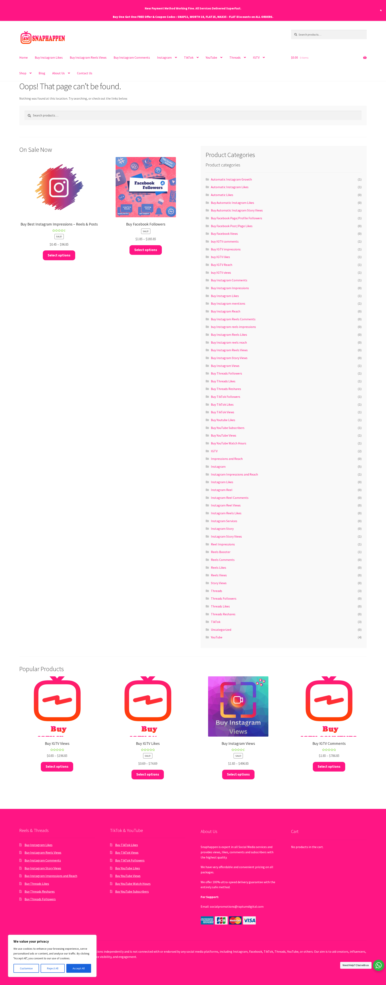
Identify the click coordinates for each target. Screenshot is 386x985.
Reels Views (219, 575)
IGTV (256, 57)
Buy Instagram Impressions (230, 288)
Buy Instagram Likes (49, 57)
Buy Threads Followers (226, 373)
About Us (58, 73)
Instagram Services (224, 521)
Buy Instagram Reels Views (88, 57)
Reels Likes (218, 567)
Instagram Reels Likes (226, 513)
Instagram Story (222, 529)
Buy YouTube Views (223, 435)
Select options (59, 255)
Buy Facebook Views (224, 234)
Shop (22, 73)
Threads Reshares (223, 614)
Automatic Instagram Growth (231, 179)
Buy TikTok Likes (222, 404)
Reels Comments (223, 560)
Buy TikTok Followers (225, 397)
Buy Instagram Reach (225, 311)
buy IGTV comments (225, 241)
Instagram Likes (222, 482)
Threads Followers (223, 598)
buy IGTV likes (220, 257)
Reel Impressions (223, 544)
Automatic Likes (222, 195)
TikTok (188, 57)
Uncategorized (221, 630)
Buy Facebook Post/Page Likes (232, 226)
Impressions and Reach (227, 459)
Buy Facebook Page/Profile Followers (236, 218)
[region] (52, 956)
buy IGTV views (221, 272)
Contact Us (84, 73)
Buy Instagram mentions (228, 303)
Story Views (219, 583)
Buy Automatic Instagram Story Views (237, 210)
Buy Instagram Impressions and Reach (51, 876)
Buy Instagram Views (225, 366)
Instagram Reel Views (226, 505)
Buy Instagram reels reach (229, 342)
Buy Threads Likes (223, 381)
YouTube (211, 57)
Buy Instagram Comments (132, 57)
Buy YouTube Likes (127, 868)
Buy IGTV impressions (226, 249)
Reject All (52, 968)
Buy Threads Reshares (226, 389)
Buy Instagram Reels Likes (229, 335)
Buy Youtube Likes (223, 420)
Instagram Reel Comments (229, 498)
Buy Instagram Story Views (229, 358)
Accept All (79, 968)
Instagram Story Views (226, 536)
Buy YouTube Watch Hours (228, 443)
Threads (235, 57)
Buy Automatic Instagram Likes (232, 203)
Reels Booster (220, 552)
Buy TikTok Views (222, 412)
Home (23, 57)
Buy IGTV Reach (221, 265)
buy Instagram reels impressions (233, 327)
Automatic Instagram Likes (229, 187)
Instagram (218, 466)
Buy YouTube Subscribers (227, 428)
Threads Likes (220, 606)
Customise (26, 968)
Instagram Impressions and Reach (234, 474)
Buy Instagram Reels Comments (233, 319)
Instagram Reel (221, 490)
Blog (42, 73)
